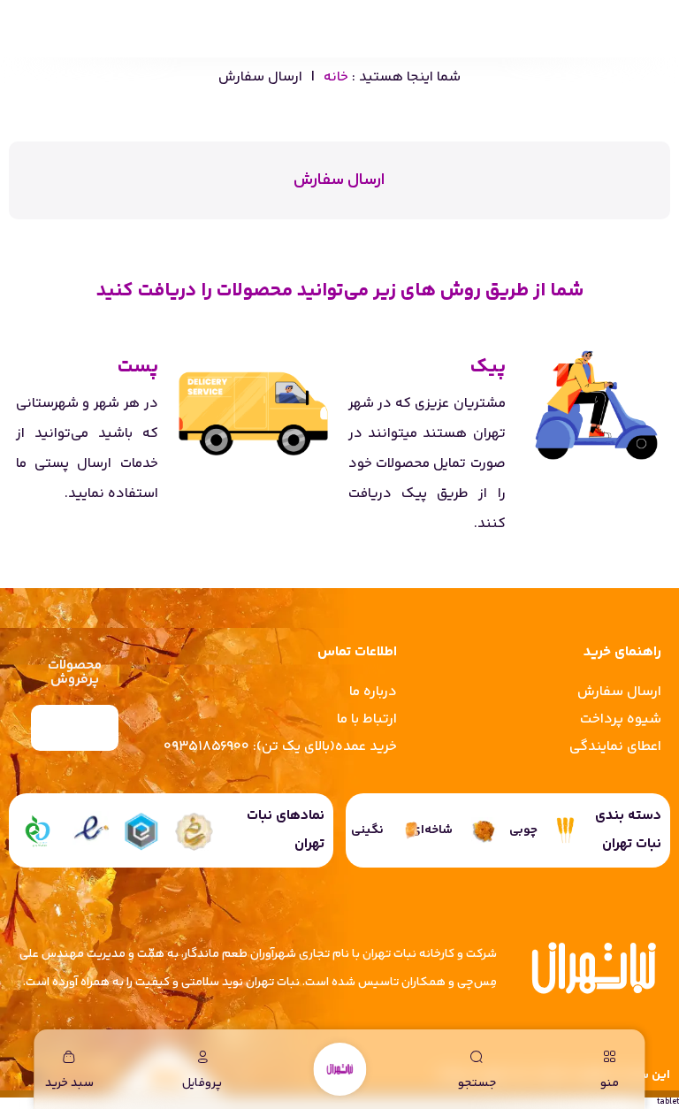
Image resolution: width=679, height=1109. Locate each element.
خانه (336, 77)
